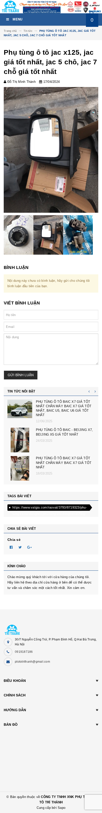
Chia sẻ (14, 540)
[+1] (29, 547)
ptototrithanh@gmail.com (32, 661)
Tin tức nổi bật (21, 391)
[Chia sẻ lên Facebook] (11, 547)
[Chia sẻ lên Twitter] (20, 547)
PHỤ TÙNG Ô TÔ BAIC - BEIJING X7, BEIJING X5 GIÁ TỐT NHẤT (64, 432)
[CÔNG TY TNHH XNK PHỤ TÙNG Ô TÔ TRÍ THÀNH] (51, 627)
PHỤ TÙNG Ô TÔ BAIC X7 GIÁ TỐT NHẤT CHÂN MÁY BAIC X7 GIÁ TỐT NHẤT (63, 462)
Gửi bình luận (21, 375)
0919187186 (24, 652)
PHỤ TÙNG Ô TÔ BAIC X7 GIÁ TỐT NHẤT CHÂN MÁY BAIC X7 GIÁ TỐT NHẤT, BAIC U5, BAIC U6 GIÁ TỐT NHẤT (63, 408)
